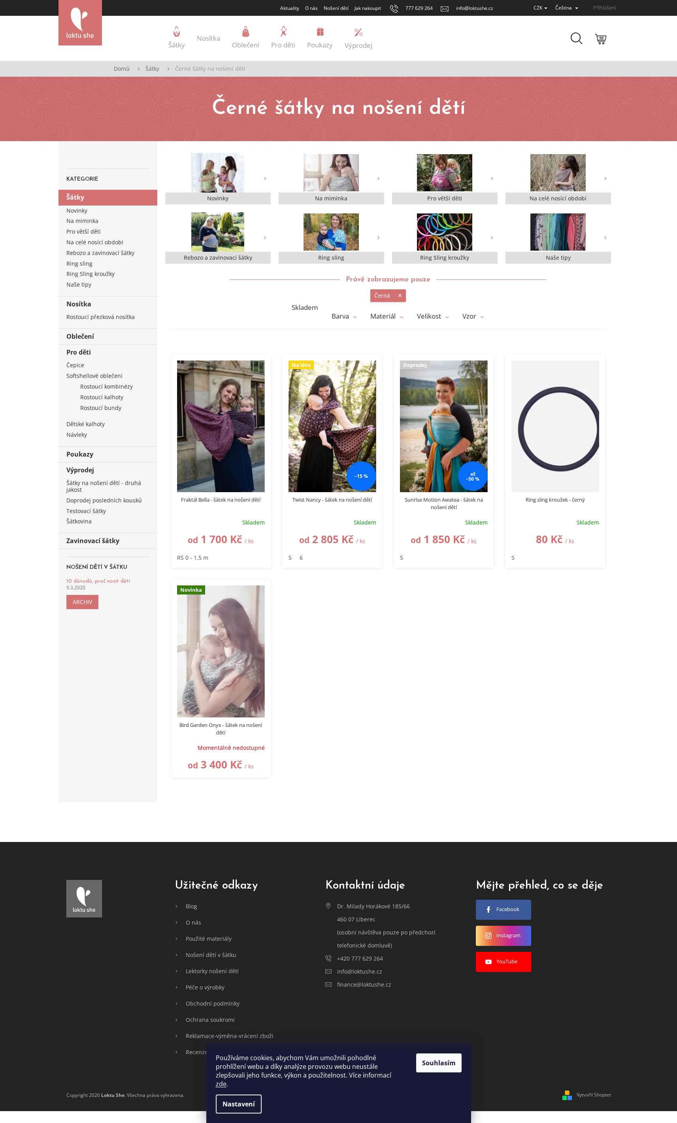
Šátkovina (79, 521)
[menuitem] (176, 38)
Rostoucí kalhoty (101, 397)
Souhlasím (439, 1063)
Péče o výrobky (205, 987)
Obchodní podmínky (212, 1003)
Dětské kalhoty (85, 424)
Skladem (305, 307)
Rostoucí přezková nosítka (100, 317)
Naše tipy (78, 284)
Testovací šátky (86, 511)
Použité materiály (209, 938)
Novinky (76, 210)
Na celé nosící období (94, 242)
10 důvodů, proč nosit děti (98, 581)
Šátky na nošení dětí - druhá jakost (103, 486)
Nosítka (78, 304)
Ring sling (79, 263)
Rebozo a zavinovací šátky (100, 253)
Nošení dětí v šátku (211, 955)
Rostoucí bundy (100, 407)
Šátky (75, 197)
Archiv (82, 602)
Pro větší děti (83, 231)
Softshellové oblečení (94, 375)
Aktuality (289, 8)
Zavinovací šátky (92, 540)
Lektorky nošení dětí (212, 971)
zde (221, 1084)
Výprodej (80, 470)
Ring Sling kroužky (90, 273)
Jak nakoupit (368, 8)
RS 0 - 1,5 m (192, 557)
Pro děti (78, 352)
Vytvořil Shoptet (594, 1094)
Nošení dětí (336, 8)
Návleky (76, 434)
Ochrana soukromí (210, 1019)
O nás (311, 8)
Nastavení (239, 1104)
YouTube (506, 961)
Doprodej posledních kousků (104, 500)
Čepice (75, 365)
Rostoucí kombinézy (106, 386)
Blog (191, 906)
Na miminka (82, 221)
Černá (382, 295)
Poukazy (79, 454)
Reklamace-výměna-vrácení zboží (229, 1036)
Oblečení (80, 336)
